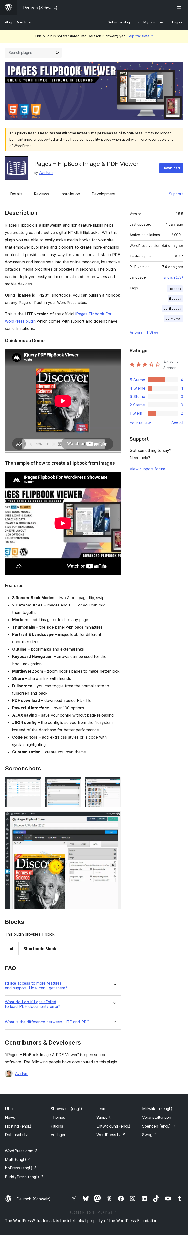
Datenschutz (16, 1134)
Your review (140, 422)
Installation (70, 193)
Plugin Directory (18, 22)
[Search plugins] (57, 53)
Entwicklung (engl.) (113, 1126)
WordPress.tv (111, 1134)
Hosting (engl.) (18, 1126)
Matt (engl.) (18, 1159)
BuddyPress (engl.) (24, 1176)
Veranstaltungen (156, 1117)
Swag (149, 1134)
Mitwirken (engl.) (157, 1108)
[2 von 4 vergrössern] (74, 783)
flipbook (175, 298)
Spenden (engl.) (159, 1126)
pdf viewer (173, 318)
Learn (101, 1108)
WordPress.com (21, 1150)
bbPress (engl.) (21, 1167)
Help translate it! (140, 36)
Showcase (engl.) (66, 1108)
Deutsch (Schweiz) (33, 1198)
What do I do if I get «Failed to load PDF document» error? (32, 1004)
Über (9, 1108)
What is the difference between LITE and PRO (47, 1022)
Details (16, 193)
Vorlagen (58, 1134)
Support (176, 193)
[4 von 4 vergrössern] (114, 818)
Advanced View (144, 332)
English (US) (173, 277)
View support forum (147, 468)
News (10, 1117)
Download (171, 168)
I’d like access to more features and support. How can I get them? (36, 985)
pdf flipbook (172, 308)
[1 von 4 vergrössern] (34, 783)
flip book (174, 289)
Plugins (57, 1126)
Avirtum (46, 172)
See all (177, 422)
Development (104, 193)
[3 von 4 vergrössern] (114, 783)
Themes (58, 1117)
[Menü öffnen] (180, 7)
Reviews (41, 193)
